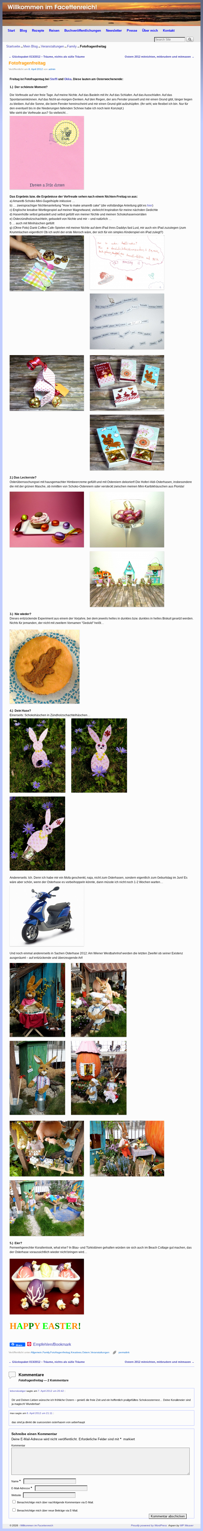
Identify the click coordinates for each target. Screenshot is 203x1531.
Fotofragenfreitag (60, 1352)
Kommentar (18, 1445)
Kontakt (169, 30)
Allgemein (36, 1352)
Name (16, 1481)
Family (72, 46)
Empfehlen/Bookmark (52, 1345)
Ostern (86, 1352)
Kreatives (76, 1352)
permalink (124, 1352)
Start (11, 30)
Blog (23, 30)
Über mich (150, 30)
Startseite (13, 46)
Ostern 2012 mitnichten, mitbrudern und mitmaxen (159, 56)
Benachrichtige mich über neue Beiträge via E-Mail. (47, 1510)
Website (16, 1495)
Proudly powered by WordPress (149, 1525)
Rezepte (38, 30)
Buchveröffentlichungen (82, 30)
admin (52, 69)
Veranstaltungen (52, 46)
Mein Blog (30, 46)
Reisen (54, 30)
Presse (132, 30)
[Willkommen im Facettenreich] (101, 14)
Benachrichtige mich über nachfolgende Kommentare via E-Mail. (55, 1502)
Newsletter (114, 30)
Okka (68, 79)
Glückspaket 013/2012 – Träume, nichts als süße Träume (47, 56)
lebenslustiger (18, 1391)
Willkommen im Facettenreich (36, 1525)
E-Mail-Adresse (21, 1488)
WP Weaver (186, 1525)
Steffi (53, 79)
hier (149, 205)
